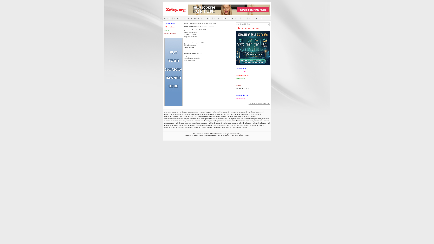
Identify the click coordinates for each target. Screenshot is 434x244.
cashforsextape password (252, 114)
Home (166, 18)
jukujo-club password (171, 123)
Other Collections (170, 33)
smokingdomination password (173, 119)
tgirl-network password (224, 121)
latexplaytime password (222, 114)
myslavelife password (262, 123)
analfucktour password (204, 119)
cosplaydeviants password (202, 123)
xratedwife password (222, 112)
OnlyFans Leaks (169, 27)
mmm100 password (234, 116)
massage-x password (171, 125)
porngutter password (187, 114)
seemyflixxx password (261, 121)
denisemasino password (240, 127)
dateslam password (237, 114)
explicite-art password (251, 125)
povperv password (190, 119)
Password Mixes (169, 23)
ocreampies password (178, 121)
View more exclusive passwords (259, 104)
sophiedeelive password (171, 114)
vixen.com (239, 82)
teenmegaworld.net (242, 72)
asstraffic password (177, 127)
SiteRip (166, 30)
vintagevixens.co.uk (242, 88)
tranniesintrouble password (222, 127)
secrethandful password (186, 112)
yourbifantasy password (192, 127)
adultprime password (186, 116)
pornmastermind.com (242, 75)
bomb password (216, 123)
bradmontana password (230, 123)
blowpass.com (240, 78)
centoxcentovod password (238, 112)
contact (246, 135)
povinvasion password (219, 116)
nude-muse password (171, 112)
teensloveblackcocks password (223, 125)
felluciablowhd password (247, 123)
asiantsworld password (208, 121)
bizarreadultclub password (252, 119)
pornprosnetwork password (203, 116)
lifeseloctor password (193, 121)
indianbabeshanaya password (204, 114)
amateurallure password (204, 125)
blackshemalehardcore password (242, 121)
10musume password (185, 123)
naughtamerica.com (242, 95)
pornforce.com (240, 98)
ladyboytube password (235, 119)
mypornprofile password (249, 116)
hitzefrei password (207, 127)
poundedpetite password (255, 112)
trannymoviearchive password (205, 112)
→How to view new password (247, 28)
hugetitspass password (171, 116)
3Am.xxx (239, 85)
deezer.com (239, 92)
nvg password (238, 125)
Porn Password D (195, 23)
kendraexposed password (187, 125)
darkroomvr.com (241, 68)
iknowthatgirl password (219, 119)
